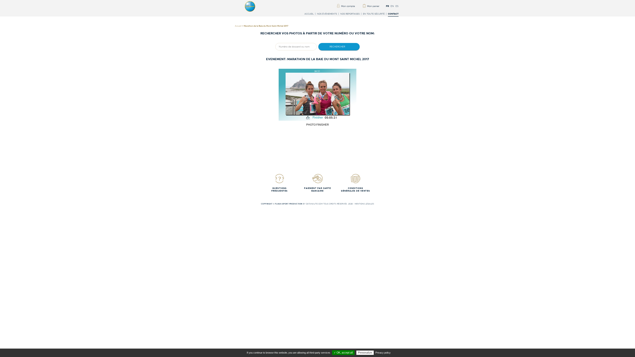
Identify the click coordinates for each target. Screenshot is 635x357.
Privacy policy (383, 352)
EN (392, 6)
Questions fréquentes (279, 189)
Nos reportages (350, 14)
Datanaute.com (314, 204)
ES (397, 6)
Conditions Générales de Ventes (355, 189)
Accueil (309, 14)
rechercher (337, 46)
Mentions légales (364, 204)
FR (387, 6)
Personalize (365, 352)
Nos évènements (327, 14)
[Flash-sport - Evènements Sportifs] (250, 11)
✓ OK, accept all (343, 352)
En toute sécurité (374, 14)
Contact (393, 14)
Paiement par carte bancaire (317, 189)
